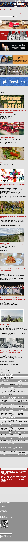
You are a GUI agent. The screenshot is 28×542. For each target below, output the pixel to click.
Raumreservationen (5, 13)
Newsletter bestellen (13, 9)
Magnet (21, 9)
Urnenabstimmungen (17, 13)
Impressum (3, 535)
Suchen (14, 16)
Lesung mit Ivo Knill (5, 324)
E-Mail (1, 513)
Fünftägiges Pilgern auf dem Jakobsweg (11, 244)
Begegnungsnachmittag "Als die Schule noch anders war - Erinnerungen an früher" (12, 351)
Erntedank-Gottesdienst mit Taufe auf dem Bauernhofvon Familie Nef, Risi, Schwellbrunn (12, 298)
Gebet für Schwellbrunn (7, 137)
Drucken (2, 537)
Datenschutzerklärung (5, 536)
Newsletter (3, 9)
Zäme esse (3, 162)
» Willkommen (4, 8)
